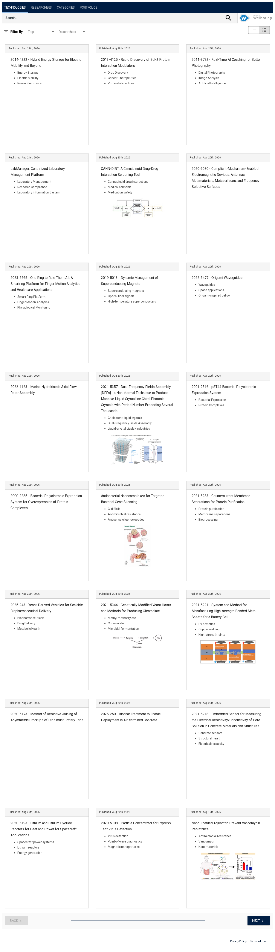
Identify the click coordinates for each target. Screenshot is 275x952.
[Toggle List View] (253, 30)
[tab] (15, 7)
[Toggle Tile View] (264, 30)
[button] (41, 32)
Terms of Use (258, 941)
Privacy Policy (238, 941)
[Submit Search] (228, 18)
